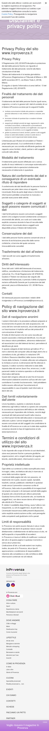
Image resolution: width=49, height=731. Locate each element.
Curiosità (9, 649)
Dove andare (13, 620)
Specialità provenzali (13, 681)
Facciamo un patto (16, 712)
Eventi (9, 689)
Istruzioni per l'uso (12, 655)
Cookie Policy (7, 14)
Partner (10, 718)
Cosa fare (11, 600)
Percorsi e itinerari (12, 615)
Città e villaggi (11, 623)
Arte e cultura (10, 603)
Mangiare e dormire (13, 643)
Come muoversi (11, 632)
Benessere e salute (12, 652)
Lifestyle (11, 637)
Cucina (10, 677)
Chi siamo (11, 695)
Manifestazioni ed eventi (14, 612)
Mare (8, 626)
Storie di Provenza (12, 672)
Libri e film (9, 669)
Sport (8, 606)
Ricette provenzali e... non (15, 684)
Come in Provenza (15, 663)
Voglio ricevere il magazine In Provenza (22, 726)
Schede (10, 706)
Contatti (10, 700)
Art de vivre (10, 641)
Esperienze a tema (12, 609)
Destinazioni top (11, 629)
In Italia (8, 666)
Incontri (8, 658)
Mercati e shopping (12, 646)
